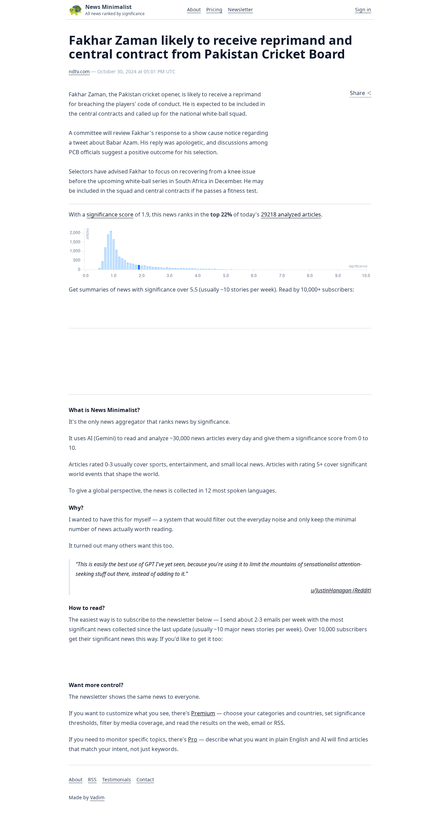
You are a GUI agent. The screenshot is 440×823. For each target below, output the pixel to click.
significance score (110, 214)
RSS (92, 779)
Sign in (363, 9)
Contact (145, 779)
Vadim (97, 797)
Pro (192, 739)
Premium (203, 713)
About (194, 9)
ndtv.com (79, 71)
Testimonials (116, 779)
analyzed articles (291, 214)
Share (357, 93)
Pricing (214, 9)
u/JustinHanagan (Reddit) (341, 590)
